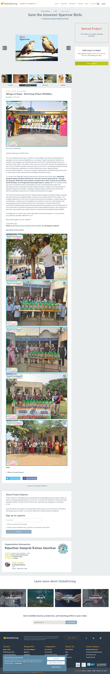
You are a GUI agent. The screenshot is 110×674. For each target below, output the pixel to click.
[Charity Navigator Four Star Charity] (79, 665)
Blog (86, 3)
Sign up (18, 531)
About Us (69, 647)
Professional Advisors (9, 654)
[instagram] (93, 638)
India (55, 11)
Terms (94, 670)
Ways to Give (7, 649)
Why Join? (26, 652)
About (57, 3)
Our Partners (48, 652)
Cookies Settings (55, 667)
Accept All (56, 658)
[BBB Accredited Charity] (91, 665)
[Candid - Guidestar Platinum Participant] (84, 665)
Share (63, 85)
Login (103, 4)
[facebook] (86, 638)
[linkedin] (100, 638)
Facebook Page (17, 556)
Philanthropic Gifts (8, 652)
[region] (35, 663)
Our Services (48, 649)
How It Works (69, 649)
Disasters (80, 3)
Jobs (66, 652)
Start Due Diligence (29, 649)
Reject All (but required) (56, 663)
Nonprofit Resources (92, 649)
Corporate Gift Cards (51, 654)
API (102, 670)
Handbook (27, 654)
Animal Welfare (45, 11)
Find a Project (92, 63)
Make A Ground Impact (16, 472)
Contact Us (68, 657)
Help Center (72, 638)
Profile (15, 558)
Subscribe (71, 622)
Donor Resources (91, 654)
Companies (72, 3)
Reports (28, 85)
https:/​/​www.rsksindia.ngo (19, 555)
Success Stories (90, 657)
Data (105, 670)
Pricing (98, 670)
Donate (27, 4)
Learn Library (92, 647)
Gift (94, 3)
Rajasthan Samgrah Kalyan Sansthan (56, 19)
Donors (6, 647)
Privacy (84, 670)
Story (10, 85)
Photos (45, 85)
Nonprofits (64, 3)
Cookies (89, 670)
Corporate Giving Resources (94, 652)
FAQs (66, 654)
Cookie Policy (18, 663)
